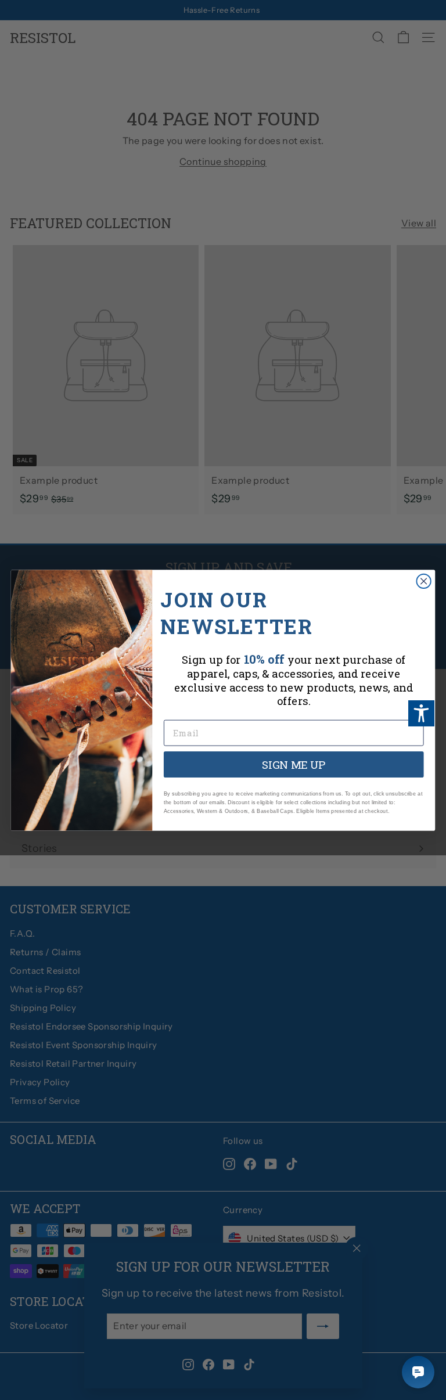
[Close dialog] (423, 581)
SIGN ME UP (294, 764)
